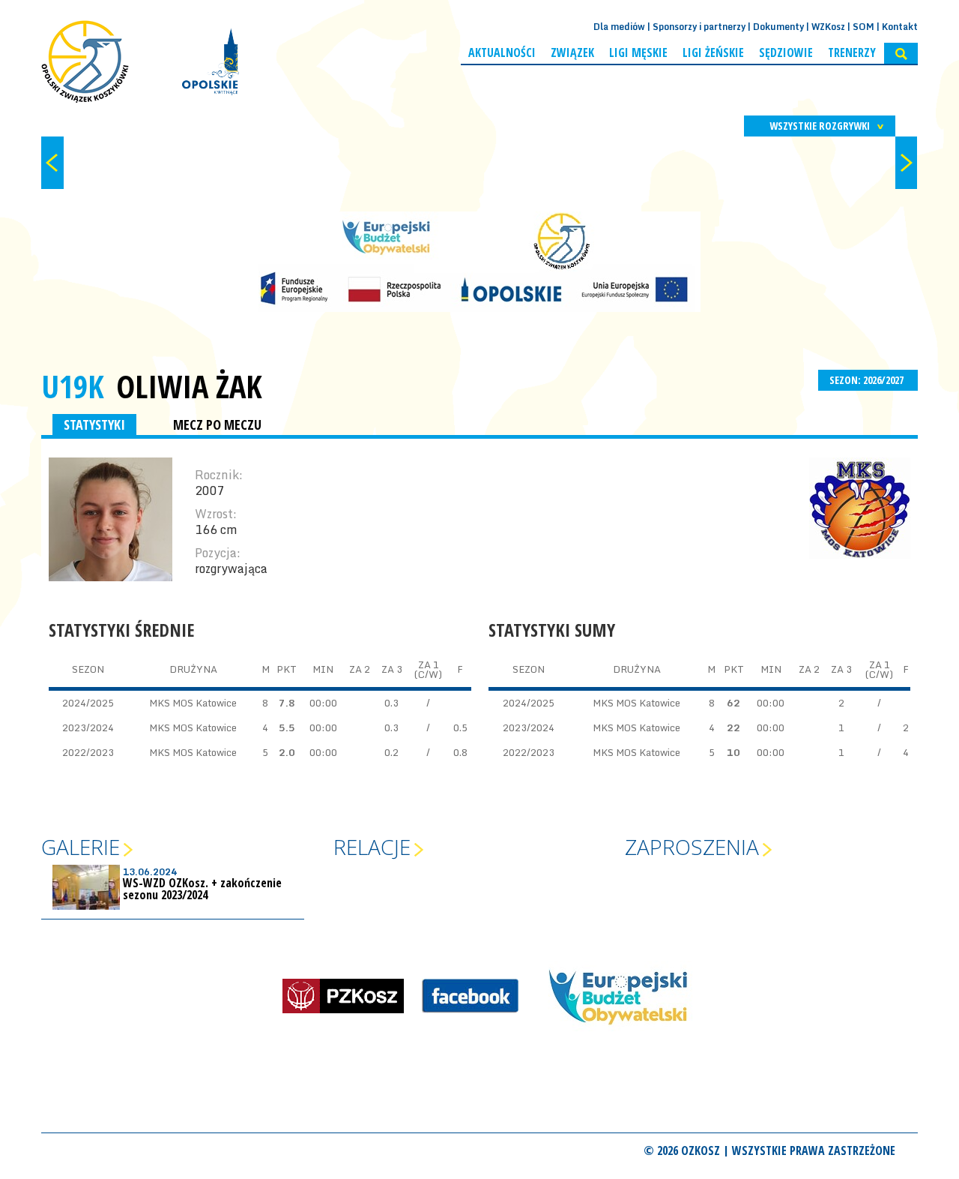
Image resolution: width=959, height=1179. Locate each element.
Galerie (80, 846)
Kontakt (900, 27)
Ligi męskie (638, 52)
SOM (863, 27)
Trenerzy (852, 52)
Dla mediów (619, 27)
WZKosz (828, 27)
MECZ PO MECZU (217, 425)
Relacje (372, 846)
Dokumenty (778, 27)
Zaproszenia (692, 846)
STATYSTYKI (94, 425)
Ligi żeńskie (713, 52)
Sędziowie (786, 52)
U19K (72, 385)
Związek (572, 52)
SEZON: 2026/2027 (867, 380)
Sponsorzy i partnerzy (699, 27)
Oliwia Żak (189, 386)
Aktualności (502, 52)
